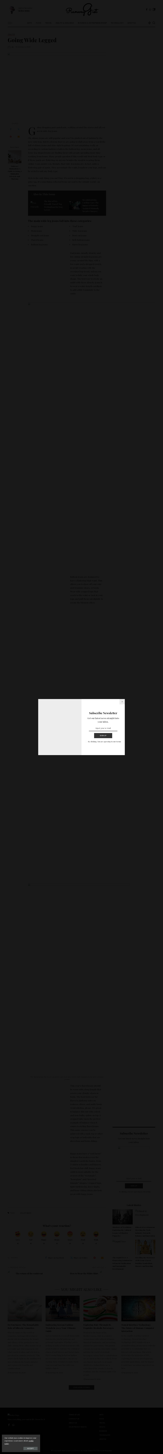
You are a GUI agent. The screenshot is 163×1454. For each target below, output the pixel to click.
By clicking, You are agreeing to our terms (104, 741)
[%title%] (122, 701)
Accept (30, 1448)
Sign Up (103, 735)
